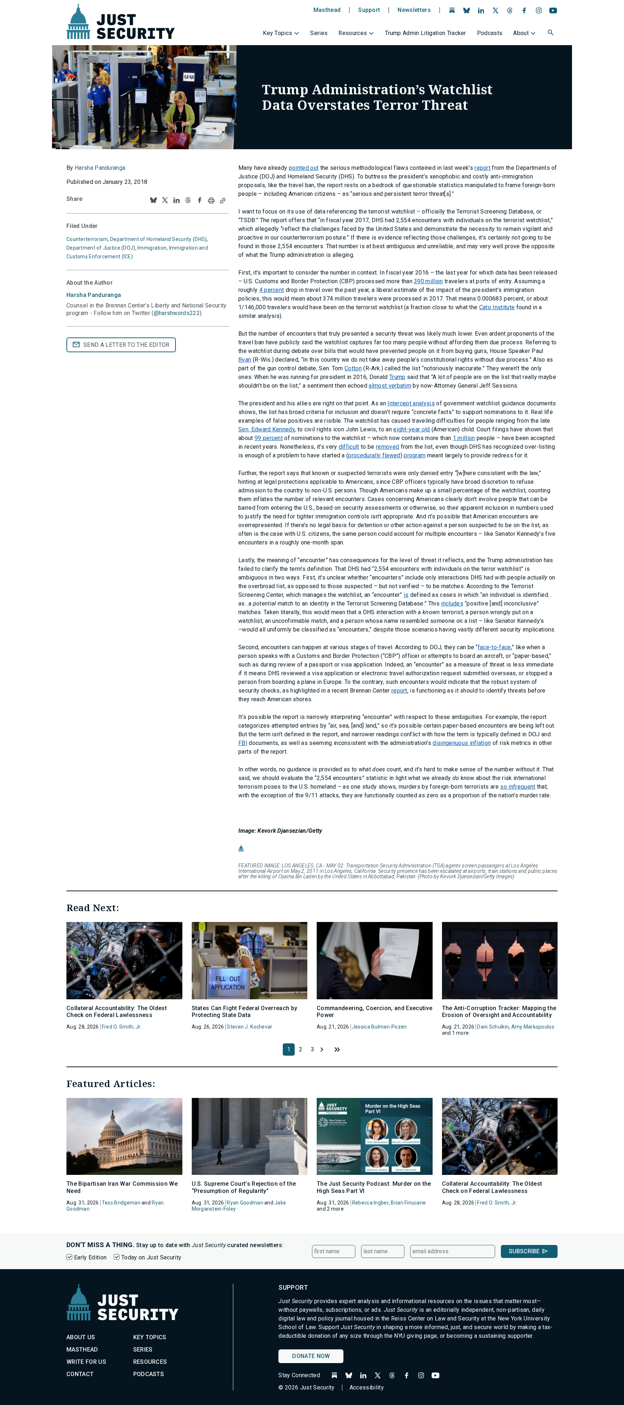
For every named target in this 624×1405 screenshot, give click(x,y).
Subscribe (524, 1251)
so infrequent (517, 786)
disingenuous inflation (462, 743)
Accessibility (367, 1387)
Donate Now (311, 1356)
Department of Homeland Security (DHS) (158, 239)
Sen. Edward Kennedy (266, 429)
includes (452, 603)
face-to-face (494, 647)
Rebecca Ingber (370, 1203)
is (406, 594)
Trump (397, 377)
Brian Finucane (408, 1203)
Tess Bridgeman (121, 1203)
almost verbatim (390, 385)
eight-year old (411, 429)
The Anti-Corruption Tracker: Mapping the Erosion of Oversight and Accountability (499, 1011)
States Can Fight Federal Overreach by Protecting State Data (245, 1011)
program (414, 455)
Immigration (152, 248)
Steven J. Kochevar (249, 1027)
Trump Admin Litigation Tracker (425, 33)
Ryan (244, 359)
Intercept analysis (411, 403)
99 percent (269, 438)
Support (369, 10)
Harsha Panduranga (100, 167)
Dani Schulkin (493, 1027)
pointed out (304, 167)
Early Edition (90, 1257)
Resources (352, 33)
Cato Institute (497, 307)
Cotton (353, 368)
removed (387, 446)
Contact (80, 1374)
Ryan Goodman (245, 1203)
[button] (551, 33)
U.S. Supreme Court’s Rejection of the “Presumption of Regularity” (244, 1187)
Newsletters (414, 10)
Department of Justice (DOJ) (100, 248)
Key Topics (277, 33)
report (482, 167)
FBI (242, 743)
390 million (428, 281)
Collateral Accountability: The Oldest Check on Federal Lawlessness (116, 1011)
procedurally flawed (374, 455)
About (521, 33)
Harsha (93, 295)
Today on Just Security (151, 1257)
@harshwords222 (177, 313)
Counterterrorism (87, 239)
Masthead (327, 10)
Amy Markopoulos (532, 1027)
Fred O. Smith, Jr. (122, 1027)
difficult (349, 446)
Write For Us (86, 1361)
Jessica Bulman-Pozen (379, 1027)
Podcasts (490, 33)
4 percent (271, 289)
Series (319, 33)
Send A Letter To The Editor (126, 344)
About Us (80, 1337)
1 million (464, 438)
